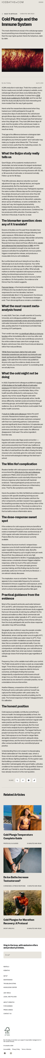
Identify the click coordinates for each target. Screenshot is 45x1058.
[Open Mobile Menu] (41, 2)
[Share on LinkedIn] (29, 780)
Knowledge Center (10, 987)
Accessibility (6, 1049)
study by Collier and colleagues (14, 414)
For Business (7, 1006)
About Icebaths (8, 1002)
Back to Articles (10, 14)
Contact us (7, 1013)
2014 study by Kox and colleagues (27, 472)
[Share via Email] (34, 780)
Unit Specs (7, 993)
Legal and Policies (9, 996)
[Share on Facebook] (23, 780)
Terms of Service (26, 1049)
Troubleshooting (9, 983)
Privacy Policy (16, 1049)
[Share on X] (17, 780)
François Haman (8, 287)
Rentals (6, 966)
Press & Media (8, 1010)
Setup (5, 976)
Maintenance (7, 980)
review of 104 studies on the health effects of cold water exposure (22, 385)
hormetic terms (34, 558)
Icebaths (6, 970)
